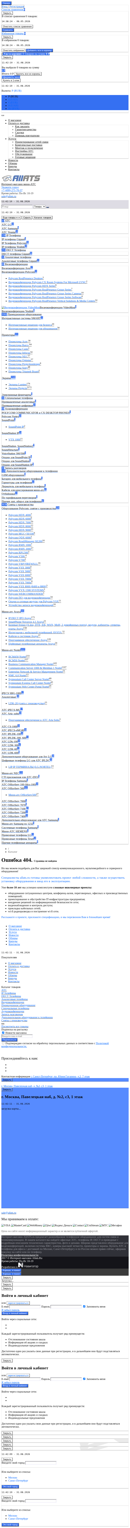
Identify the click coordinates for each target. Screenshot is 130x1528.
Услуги (13, 932)
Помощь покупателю (27, 135)
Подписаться (9, 1039)
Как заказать (22, 126)
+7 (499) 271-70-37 (12, 190)
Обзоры (13, 938)
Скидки (19, 132)
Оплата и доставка (19, 929)
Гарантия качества (25, 129)
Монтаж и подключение (29, 148)
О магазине (15, 926)
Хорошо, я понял (11, 1270)
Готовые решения (25, 157)
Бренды (13, 941)
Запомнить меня (95, 1306)
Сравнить (8, 30)
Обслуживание (23, 154)
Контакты (14, 944)
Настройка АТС (24, 151)
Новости (14, 935)
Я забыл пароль (10, 1310)
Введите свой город (13, 1462)
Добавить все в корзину (39, 50)
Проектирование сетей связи (31, 141)
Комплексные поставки (28, 145)
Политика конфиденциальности (19, 1255)
